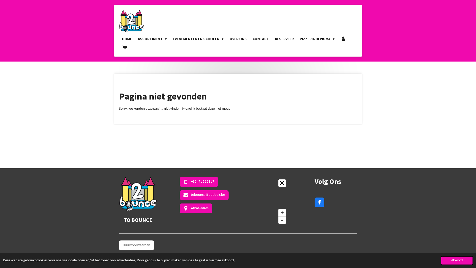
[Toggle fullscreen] (282, 183)
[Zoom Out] (282, 220)
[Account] (343, 39)
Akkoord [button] (457, 260)
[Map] (264, 201)
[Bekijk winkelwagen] (124, 47)
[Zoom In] (282, 212)
